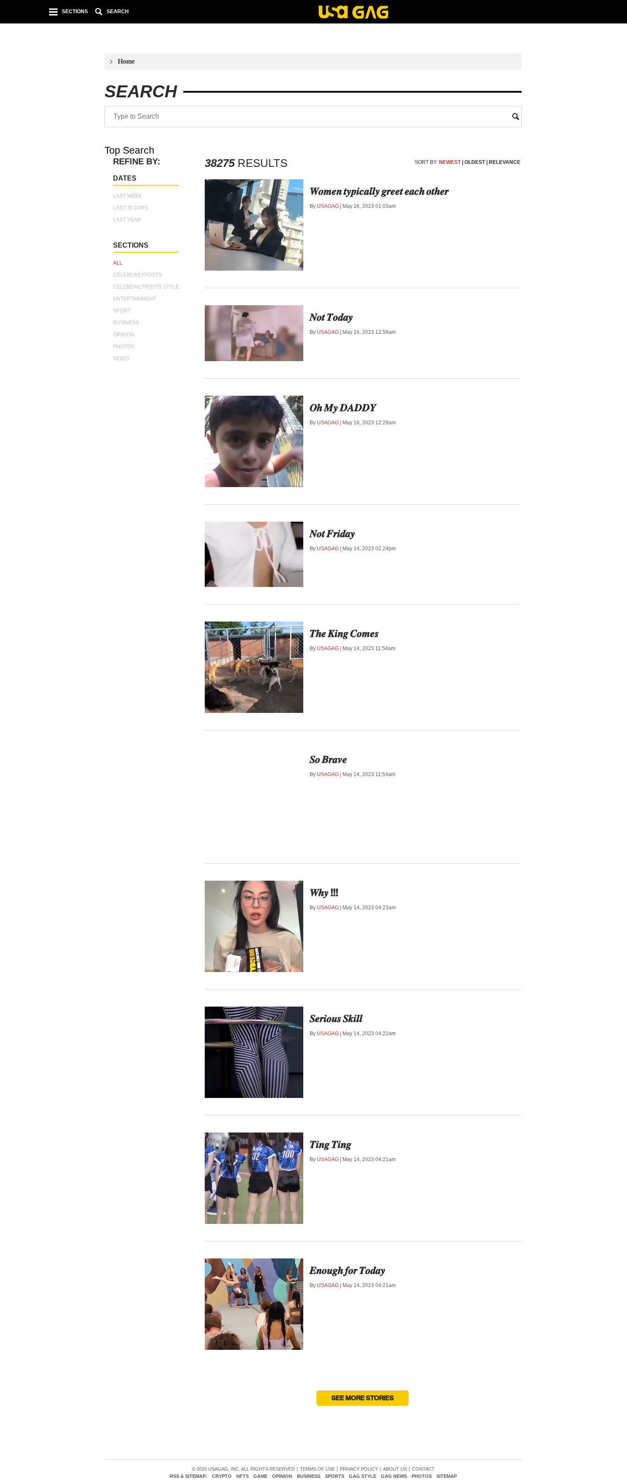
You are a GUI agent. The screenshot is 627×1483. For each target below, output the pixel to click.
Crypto (222, 1476)
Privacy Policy (359, 1469)
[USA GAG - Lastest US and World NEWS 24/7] (353, 13)
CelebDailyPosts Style (146, 287)
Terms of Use (317, 1469)
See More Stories (362, 1398)
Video (121, 359)
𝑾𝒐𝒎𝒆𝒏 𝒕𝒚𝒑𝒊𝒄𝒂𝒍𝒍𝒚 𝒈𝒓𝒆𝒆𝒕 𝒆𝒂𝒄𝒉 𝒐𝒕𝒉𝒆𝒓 (379, 191)
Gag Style (362, 1476)
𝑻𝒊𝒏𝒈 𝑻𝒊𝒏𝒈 (330, 1144)
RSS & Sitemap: (188, 1476)
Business (126, 323)
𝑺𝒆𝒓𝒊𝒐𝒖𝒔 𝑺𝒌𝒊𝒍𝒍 (336, 1019)
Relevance (504, 162)
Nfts (242, 1476)
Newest (450, 162)
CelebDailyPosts (137, 275)
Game (260, 1476)
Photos (123, 347)
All (117, 263)
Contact (423, 1469)
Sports (334, 1476)
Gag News (394, 1476)
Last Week (127, 196)
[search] (515, 116)
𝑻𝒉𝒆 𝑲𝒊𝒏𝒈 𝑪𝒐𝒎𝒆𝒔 (344, 633)
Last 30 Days (130, 208)
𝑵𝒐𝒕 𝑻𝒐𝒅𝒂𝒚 (331, 317)
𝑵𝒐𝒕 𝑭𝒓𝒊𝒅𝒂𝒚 (332, 534)
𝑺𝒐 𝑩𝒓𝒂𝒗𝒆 (328, 759)
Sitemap (446, 1476)
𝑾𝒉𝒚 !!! (324, 893)
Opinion (123, 335)
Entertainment (134, 299)
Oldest (474, 162)
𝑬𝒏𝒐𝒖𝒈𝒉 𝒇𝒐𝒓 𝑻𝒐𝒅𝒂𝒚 (348, 1270)
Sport (122, 311)
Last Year (127, 220)
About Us (395, 1469)
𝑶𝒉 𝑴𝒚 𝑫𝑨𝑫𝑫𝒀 (343, 408)
